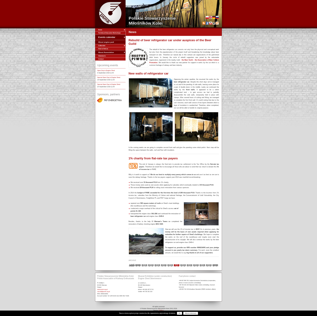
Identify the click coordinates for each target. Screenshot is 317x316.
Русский (217, 17)
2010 (209, 265)
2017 (163, 265)
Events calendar (106, 37)
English (210, 17)
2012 (196, 265)
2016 (170, 265)
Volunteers (102, 56)
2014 (183, 265)
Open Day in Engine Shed (106, 70)
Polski (207, 17)
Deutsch (213, 17)
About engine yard (106, 42)
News (100, 30)
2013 (189, 265)
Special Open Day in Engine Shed (108, 77)
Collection (101, 46)
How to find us (103, 49)
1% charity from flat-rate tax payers (153, 158)
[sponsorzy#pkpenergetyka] (109, 102)
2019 (151, 265)
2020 (144, 265)
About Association (106, 52)
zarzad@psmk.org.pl (103, 291)
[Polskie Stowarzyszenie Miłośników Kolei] (110, 13)
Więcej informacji (190, 313)
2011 (202, 265)
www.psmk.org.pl (102, 289)
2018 (157, 265)
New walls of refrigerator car (148, 73)
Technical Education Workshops (109, 33)
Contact (101, 59)
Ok (179, 313)
